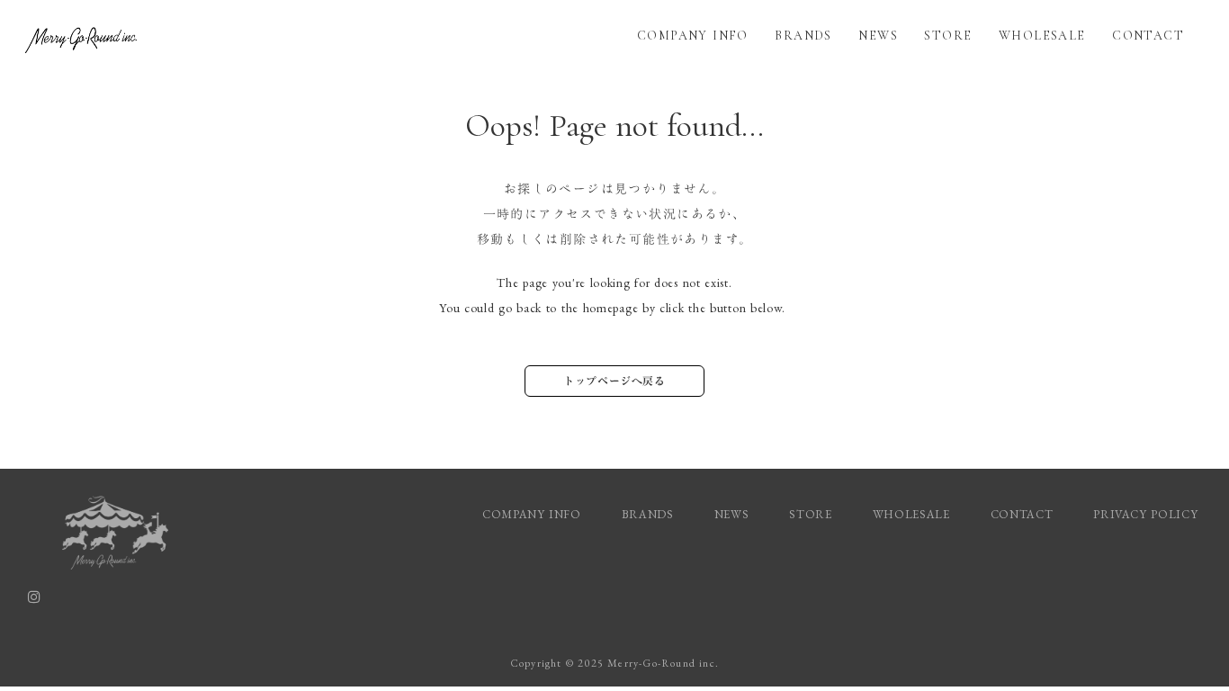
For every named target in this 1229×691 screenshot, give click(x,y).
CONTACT (1148, 35)
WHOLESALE (1042, 35)
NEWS (878, 35)
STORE (948, 35)
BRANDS (803, 35)
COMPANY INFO (693, 35)
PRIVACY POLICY (1147, 514)
